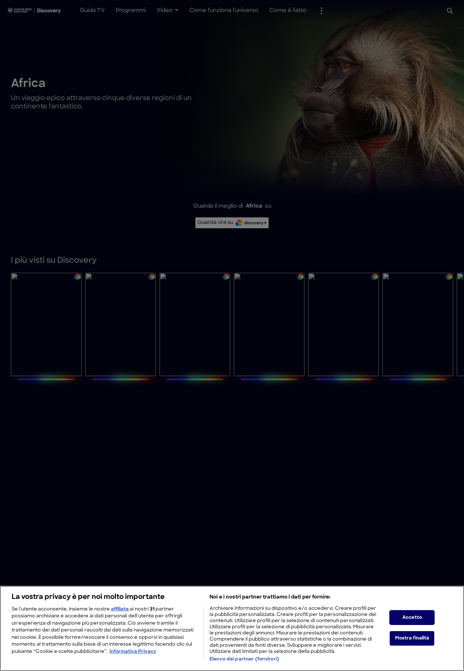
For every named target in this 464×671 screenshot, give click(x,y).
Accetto (412, 617)
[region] (232, 628)
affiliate (120, 609)
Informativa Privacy (132, 651)
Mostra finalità (412, 638)
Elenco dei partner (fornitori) (244, 659)
